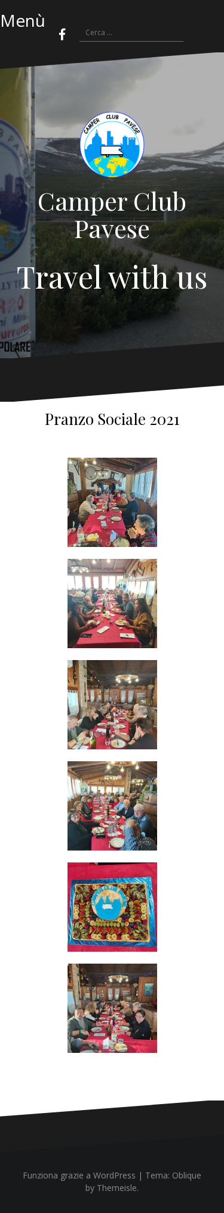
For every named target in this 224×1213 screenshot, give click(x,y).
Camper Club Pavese (112, 214)
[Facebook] (62, 34)
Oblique (186, 1175)
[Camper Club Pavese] (112, 148)
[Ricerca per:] (125, 33)
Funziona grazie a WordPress (79, 1175)
